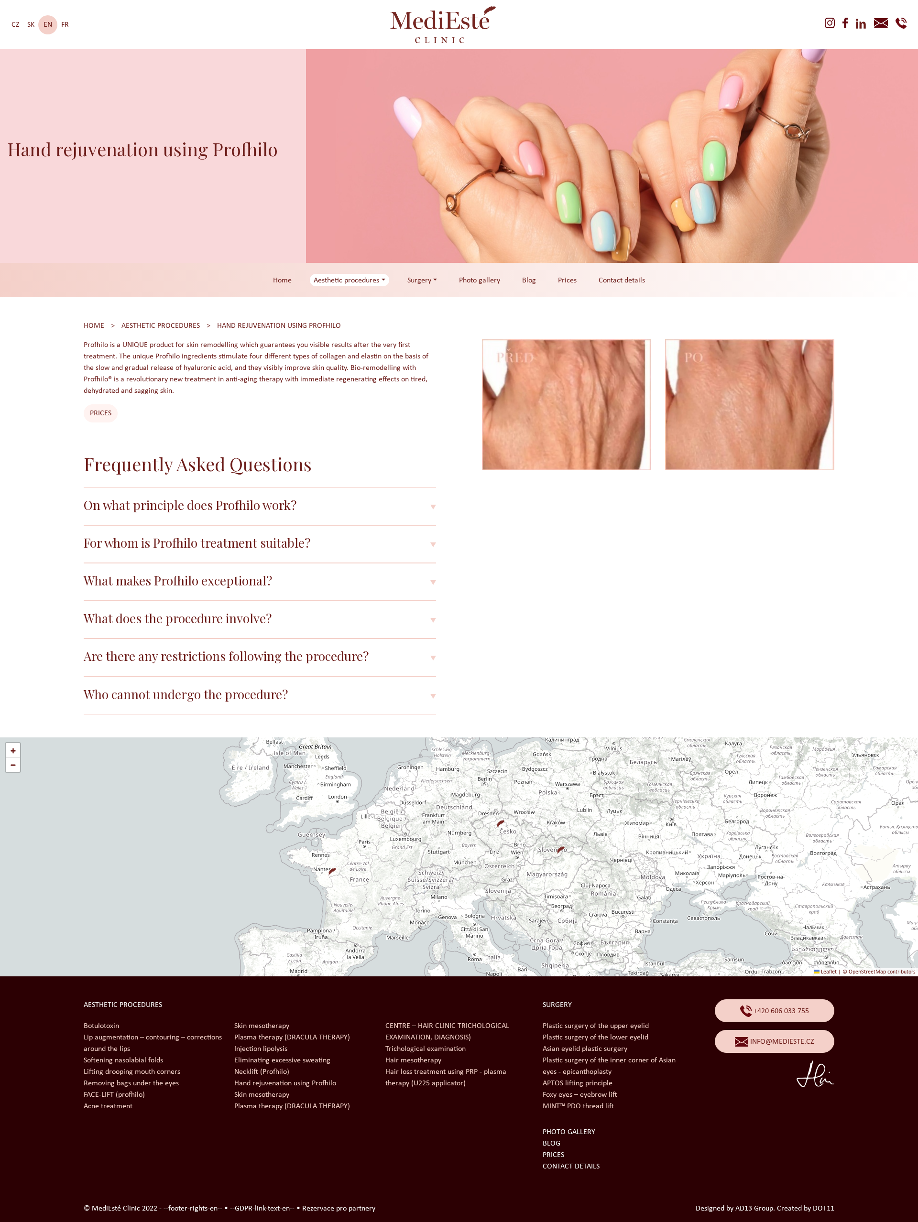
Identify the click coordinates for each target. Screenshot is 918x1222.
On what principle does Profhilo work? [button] (190, 504)
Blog (529, 280)
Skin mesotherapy (261, 1026)
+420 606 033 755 (780, 1011)
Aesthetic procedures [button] (346, 280)
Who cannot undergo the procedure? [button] (186, 694)
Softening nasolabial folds (123, 1060)
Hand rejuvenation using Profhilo (279, 326)
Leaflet (828, 972)
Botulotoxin (101, 1026)
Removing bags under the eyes (131, 1083)
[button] (496, 820)
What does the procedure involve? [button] (178, 618)
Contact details (622, 280)
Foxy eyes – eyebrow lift (580, 1095)
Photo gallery (479, 280)
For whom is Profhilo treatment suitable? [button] (197, 542)
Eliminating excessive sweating (282, 1060)
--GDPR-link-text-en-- (262, 1208)
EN (48, 25)
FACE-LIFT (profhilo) (114, 1095)
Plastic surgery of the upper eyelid (596, 1026)
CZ (15, 25)
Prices (567, 280)
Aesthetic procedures (160, 326)
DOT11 (823, 1208)
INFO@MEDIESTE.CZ (781, 1042)
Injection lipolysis (260, 1049)
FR (65, 25)
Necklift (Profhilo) (261, 1072)
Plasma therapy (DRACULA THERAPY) (292, 1037)
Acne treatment (108, 1106)
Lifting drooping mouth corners (132, 1072)
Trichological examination (425, 1049)
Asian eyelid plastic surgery (585, 1049)
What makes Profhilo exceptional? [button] (178, 580)
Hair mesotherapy (413, 1060)
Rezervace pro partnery (338, 1208)
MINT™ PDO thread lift (578, 1106)
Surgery (557, 1005)
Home (282, 280)
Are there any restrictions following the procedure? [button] (226, 656)
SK (30, 25)
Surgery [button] (419, 280)
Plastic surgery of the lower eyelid (595, 1037)
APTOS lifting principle (577, 1083)
